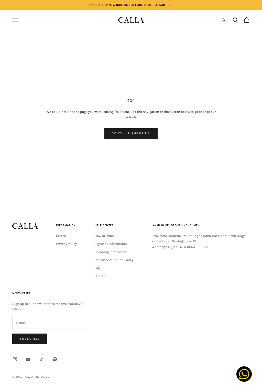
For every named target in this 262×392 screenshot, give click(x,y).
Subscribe (30, 338)
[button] (197, 20)
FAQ (97, 268)
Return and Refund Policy (114, 260)
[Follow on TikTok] (41, 359)
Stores (61, 236)
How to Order (104, 236)
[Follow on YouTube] (28, 359)
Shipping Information (111, 252)
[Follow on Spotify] (54, 359)
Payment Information (111, 244)
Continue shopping (131, 133)
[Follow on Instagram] (14, 359)
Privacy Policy (66, 244)
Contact (101, 276)
